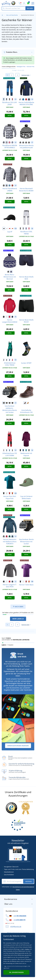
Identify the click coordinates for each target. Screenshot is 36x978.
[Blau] (23, 99)
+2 (15, 142)
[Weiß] (20, 99)
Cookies (27, 949)
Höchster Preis (30, 66)
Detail (10, 115)
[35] (20, 142)
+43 (19, 920)
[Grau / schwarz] (23, 228)
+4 (32, 99)
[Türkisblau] (26, 450)
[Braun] (25, 402)
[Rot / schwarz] (12, 99)
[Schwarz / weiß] (8, 271)
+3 (15, 99)
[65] (29, 142)
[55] (26, 142)
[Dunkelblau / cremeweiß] (11, 271)
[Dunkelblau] (29, 99)
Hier (5, 966)
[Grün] (9, 536)
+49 (19, 916)
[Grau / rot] (3, 450)
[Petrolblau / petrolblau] (6, 450)
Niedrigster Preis (21, 66)
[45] (23, 142)
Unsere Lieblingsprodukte (8, 66)
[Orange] (12, 228)
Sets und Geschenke (12, 15)
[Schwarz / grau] (6, 99)
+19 (15, 228)
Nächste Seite (25, 75)
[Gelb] (27, 402)
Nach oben (18, 607)
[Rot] (26, 99)
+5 (15, 450)
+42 (32, 581)
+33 (15, 493)
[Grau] (6, 142)
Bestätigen (28, 881)
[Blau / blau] (3, 99)
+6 (32, 228)
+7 (32, 142)
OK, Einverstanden (16, 972)
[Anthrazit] (29, 450)
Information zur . (18, 888)
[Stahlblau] (12, 536)
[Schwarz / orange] (9, 99)
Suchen (30, 8)
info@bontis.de (15, 927)
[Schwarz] (3, 142)
